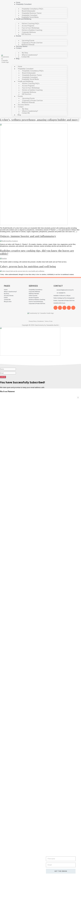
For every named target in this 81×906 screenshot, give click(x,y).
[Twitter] (60, 308)
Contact (18, 48)
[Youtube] (64, 308)
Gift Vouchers (26, 34)
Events (18, 36)
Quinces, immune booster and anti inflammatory (28, 236)
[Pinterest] (69, 308)
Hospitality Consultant (23, 4)
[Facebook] (55, 308)
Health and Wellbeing (23, 19)
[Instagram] (73, 308)
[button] (39, 62)
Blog (17, 58)
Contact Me (26, 57)
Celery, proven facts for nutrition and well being (28, 266)
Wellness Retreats (28, 44)
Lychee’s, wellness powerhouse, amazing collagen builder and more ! (39, 119)
